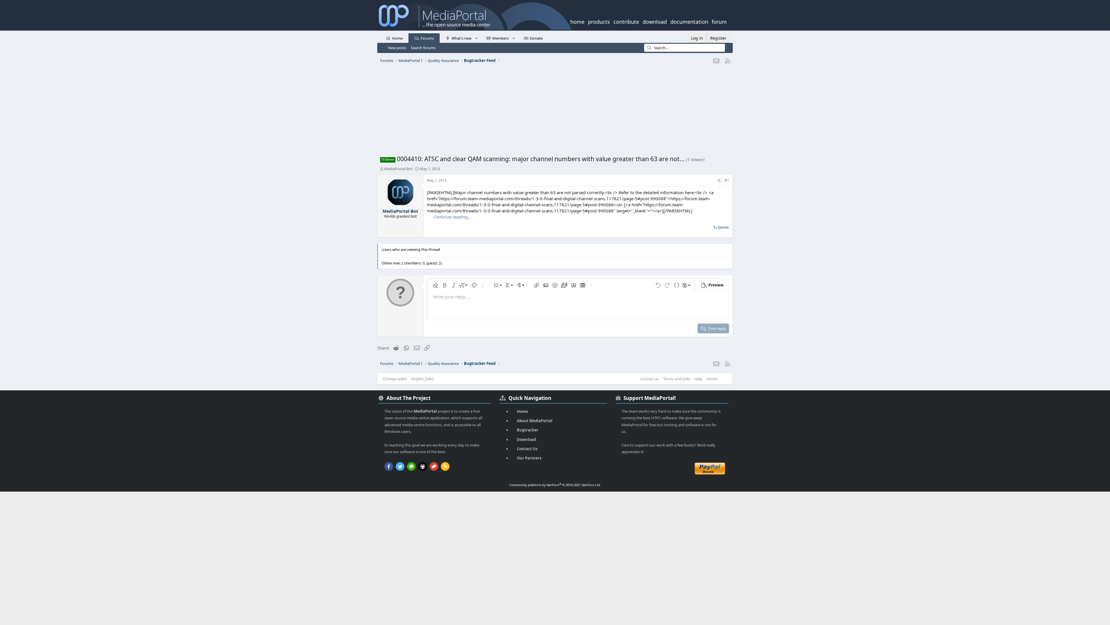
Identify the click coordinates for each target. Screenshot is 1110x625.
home (577, 21)
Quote (723, 227)
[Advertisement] (553, 111)
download (655, 21)
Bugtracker (528, 430)
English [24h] (422, 378)
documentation (689, 21)
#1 (727, 180)
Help (698, 378)
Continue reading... (452, 217)
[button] (476, 38)
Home (397, 38)
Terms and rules (676, 378)
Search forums (423, 47)
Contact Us (527, 448)
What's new (461, 38)
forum (719, 21)
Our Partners (529, 458)
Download (526, 439)
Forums (427, 38)
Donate (536, 38)
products (599, 21)
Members (500, 38)
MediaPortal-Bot (398, 168)
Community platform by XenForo (555, 485)
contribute (626, 21)
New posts (397, 47)
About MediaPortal (534, 420)
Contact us (649, 378)
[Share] (719, 180)
